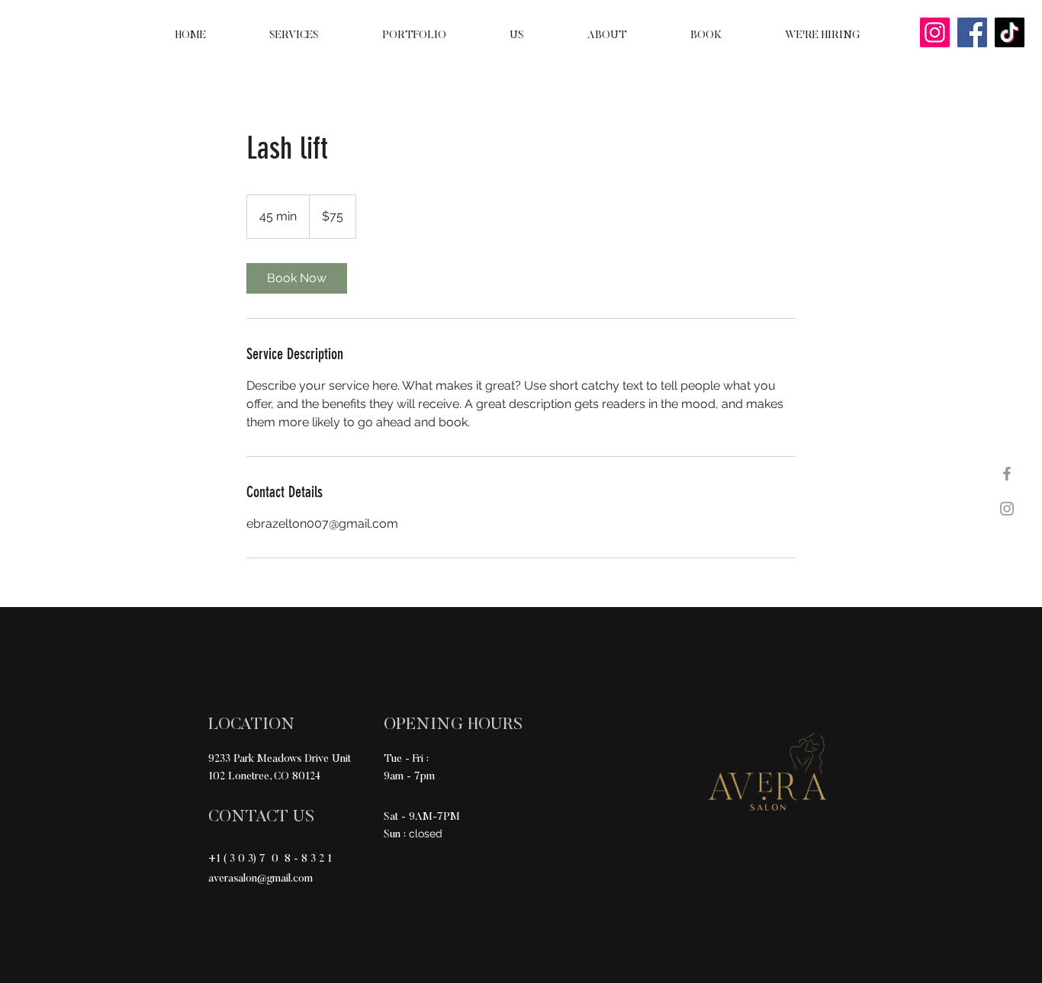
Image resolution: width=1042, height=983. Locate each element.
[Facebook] (972, 32)
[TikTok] (1009, 32)
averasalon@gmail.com (260, 879)
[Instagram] (935, 32)
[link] (296, 278)
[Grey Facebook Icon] (1007, 473)
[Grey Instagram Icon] (1007, 509)
